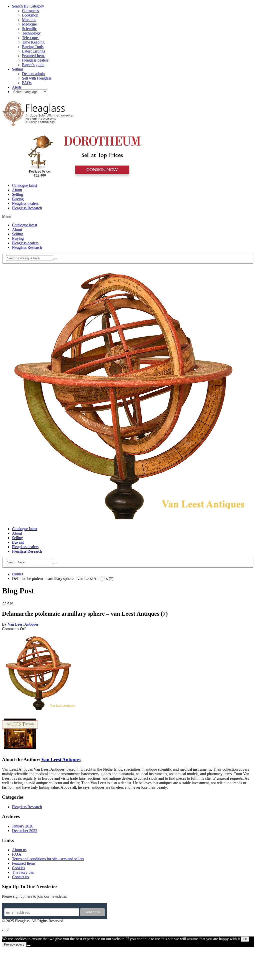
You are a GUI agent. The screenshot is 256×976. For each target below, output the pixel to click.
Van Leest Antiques (23, 624)
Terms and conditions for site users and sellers (48, 859)
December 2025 (24, 830)
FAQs (17, 854)
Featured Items (23, 863)
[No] (28, 945)
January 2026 (22, 826)
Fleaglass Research (27, 208)
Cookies (18, 868)
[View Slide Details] (81, 177)
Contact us (20, 877)
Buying (18, 199)
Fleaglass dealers (25, 203)
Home (17, 574)
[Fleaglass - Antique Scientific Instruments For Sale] (38, 123)
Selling (17, 194)
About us (19, 850)
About (17, 190)
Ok (245, 939)
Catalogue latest (24, 185)
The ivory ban (23, 872)
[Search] (55, 259)
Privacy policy (14, 944)
